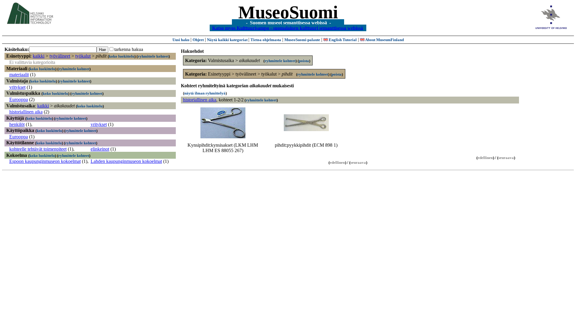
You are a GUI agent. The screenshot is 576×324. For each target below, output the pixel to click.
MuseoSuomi (288, 12)
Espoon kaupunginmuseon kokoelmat (45, 161)
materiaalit (19, 74)
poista (304, 60)
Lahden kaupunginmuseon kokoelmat (126, 161)
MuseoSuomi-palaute (302, 40)
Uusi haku (180, 40)
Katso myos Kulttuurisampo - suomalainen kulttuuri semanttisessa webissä (287, 27)
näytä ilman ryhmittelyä (205, 93)
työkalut (83, 55)
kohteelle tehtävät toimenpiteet (38, 149)
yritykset (17, 87)
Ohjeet (198, 40)
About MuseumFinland (384, 40)
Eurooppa (18, 99)
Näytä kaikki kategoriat (227, 40)
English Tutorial (342, 40)
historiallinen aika (26, 111)
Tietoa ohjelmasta (265, 40)
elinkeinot (100, 149)
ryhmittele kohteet (153, 56)
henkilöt (17, 124)
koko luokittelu (121, 56)
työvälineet (60, 55)
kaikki (38, 55)
